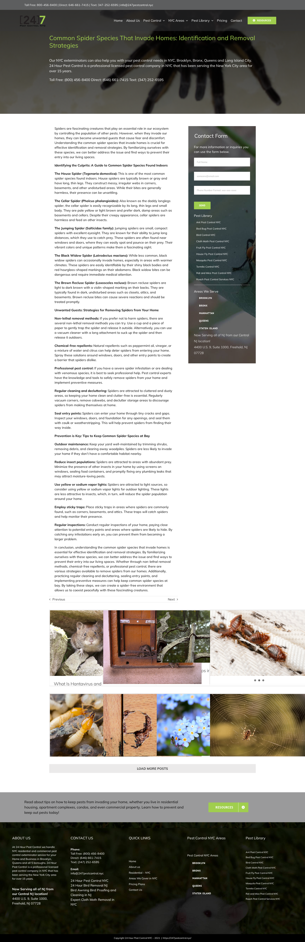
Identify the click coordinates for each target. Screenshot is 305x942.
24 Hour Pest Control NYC (89, 881)
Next (171, 599)
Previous (58, 599)
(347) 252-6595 (151, 80)
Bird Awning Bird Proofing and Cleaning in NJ (93, 892)
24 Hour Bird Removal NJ (89, 885)
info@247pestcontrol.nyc (136, 5)
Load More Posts (152, 769)
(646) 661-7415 (115, 80)
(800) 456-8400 (77, 80)
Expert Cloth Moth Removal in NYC (92, 902)
